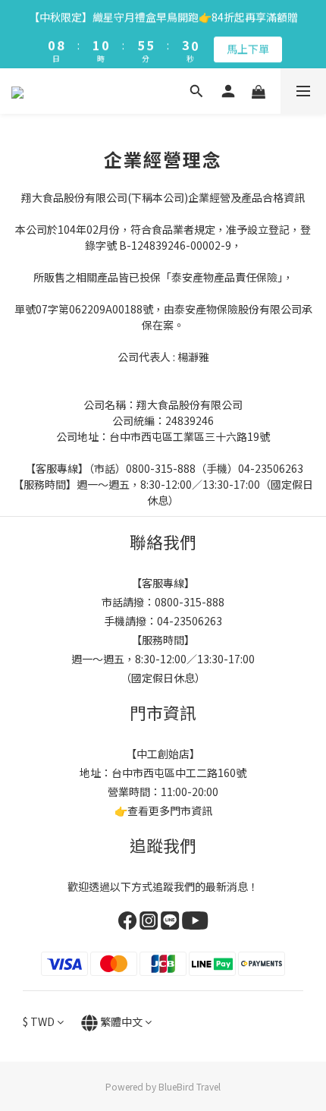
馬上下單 (248, 47)
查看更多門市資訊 (169, 810)
